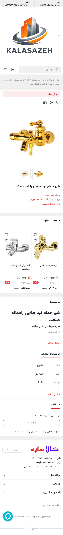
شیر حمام (7, 80)
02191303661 (23, 5)
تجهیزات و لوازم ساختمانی (43, 80)
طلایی (40, 365)
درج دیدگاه (31, 422)
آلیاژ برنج (39, 374)
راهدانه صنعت (48, 204)
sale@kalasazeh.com (50, 5)
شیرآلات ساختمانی (21, 80)
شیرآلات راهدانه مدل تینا (40, 199)
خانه (58, 80)
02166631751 (11, 5)
